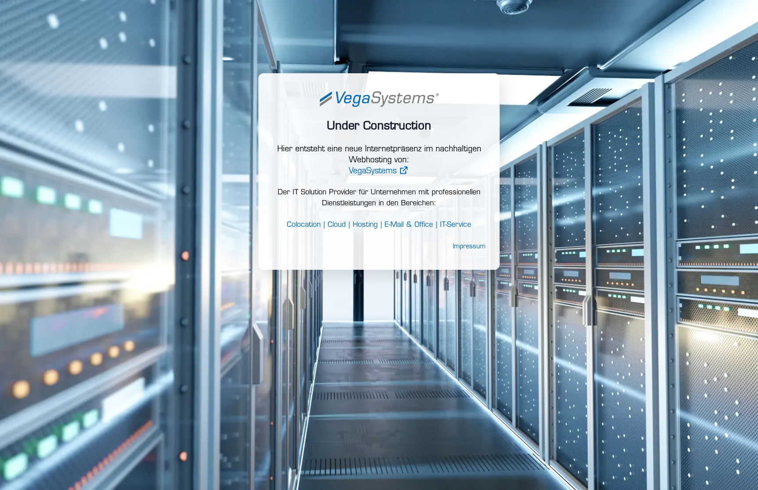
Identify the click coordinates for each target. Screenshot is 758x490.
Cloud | (339, 225)
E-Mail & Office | (411, 225)
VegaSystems (374, 171)
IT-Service (455, 225)
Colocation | (306, 225)
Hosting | (367, 225)
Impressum (469, 246)
